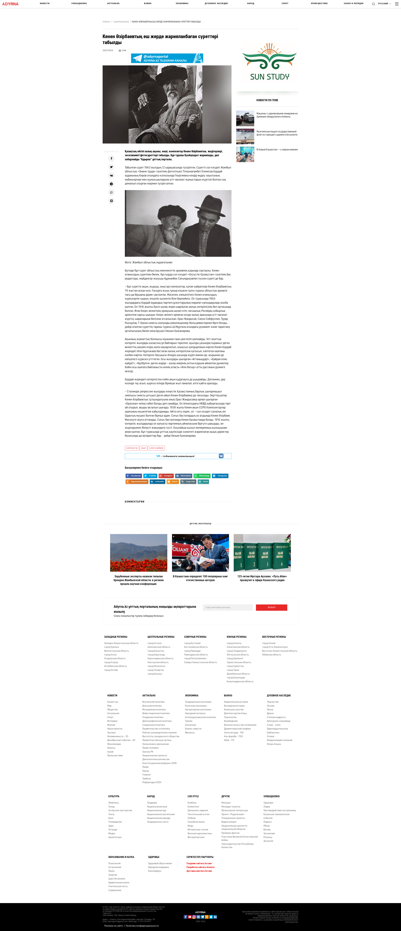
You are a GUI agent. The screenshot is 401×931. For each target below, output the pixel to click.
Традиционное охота (157, 822)
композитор (132, 448)
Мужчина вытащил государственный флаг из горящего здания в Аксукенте (277, 133)
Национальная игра (157, 807)
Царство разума (116, 879)
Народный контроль (195, 713)
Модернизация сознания (279, 740)
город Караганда (156, 655)
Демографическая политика (157, 721)
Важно (148, 4)
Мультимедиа (114, 744)
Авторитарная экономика (198, 710)
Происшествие (319, 4)
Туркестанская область (239, 662)
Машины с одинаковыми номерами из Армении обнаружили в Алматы (277, 115)
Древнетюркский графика (237, 729)
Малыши (225, 803)
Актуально (113, 4)
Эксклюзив (269, 834)
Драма (270, 713)
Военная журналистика (200, 834)
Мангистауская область (116, 651)
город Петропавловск (195, 658)
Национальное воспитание (161, 814)
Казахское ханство (234, 710)
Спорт (285, 4)
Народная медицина (158, 867)
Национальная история (236, 702)
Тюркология (230, 717)
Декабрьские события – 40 (121, 740)
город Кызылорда (236, 678)
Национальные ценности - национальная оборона (234, 827)
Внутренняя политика (153, 702)
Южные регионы (236, 637)
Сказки (270, 736)
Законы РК (147, 752)
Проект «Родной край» (233, 814)
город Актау (110, 655)
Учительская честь (118, 886)
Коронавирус (154, 871)
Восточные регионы (274, 637)
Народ (250, 4)
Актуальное (113, 713)
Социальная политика (153, 725)
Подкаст (267, 822)
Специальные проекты (233, 818)
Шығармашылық (121, 22)
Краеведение (231, 721)
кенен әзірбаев (156, 448)
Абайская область (271, 655)
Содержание (114, 890)
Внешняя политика (152, 706)
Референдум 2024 (151, 782)
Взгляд (266, 830)
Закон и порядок (354, 4)
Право (145, 767)
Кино (110, 818)
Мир (109, 706)
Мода (190, 826)
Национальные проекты (154, 756)
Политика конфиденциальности (142, 926)
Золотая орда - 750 (234, 733)
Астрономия (114, 867)
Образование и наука (121, 857)
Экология (268, 841)
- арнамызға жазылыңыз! (175, 456)
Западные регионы (115, 637)
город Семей (268, 643)
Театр (111, 814)
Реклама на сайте (113, 926)
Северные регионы (195, 637)
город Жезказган (156, 666)
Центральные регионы (161, 637)
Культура (113, 796)
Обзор (266, 826)
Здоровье (268, 803)
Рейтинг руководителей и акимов (159, 733)
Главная (106, 22)
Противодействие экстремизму (279, 810)
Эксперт (111, 733)
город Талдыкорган (237, 651)
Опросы (111, 748)
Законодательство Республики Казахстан (237, 846)
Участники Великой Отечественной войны (239, 838)
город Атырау (111, 662)
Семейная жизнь (196, 822)
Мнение (111, 725)
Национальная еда (156, 810)
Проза (270, 710)
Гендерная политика (152, 717)
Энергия (112, 875)
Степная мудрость (276, 717)
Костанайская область (196, 647)
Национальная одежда (158, 818)
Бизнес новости (193, 729)
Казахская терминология (276, 814)
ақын (143, 448)
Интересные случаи (198, 830)
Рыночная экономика (196, 706)
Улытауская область (158, 662)
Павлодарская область (196, 655)
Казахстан (112, 702)
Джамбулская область (238, 674)
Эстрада (112, 830)
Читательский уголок (199, 814)
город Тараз (233, 670)
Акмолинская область (159, 647)
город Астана (154, 643)
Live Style (193, 796)
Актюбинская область (115, 666)
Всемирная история (234, 706)
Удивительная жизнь (118, 883)
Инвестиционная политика (156, 713)
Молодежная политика (154, 710)
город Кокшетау (156, 651)
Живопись (113, 803)
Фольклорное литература (234, 810)
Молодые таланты (230, 807)
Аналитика (190, 725)
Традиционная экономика (198, 702)
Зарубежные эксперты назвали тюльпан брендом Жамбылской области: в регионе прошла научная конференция (139, 580)
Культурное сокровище (278, 721)
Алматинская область (238, 647)
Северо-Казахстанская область (200, 662)
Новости (45, 4)
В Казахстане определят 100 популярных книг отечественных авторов (200, 578)
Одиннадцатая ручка (277, 729)
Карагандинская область (160, 658)
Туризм (188, 721)
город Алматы (234, 643)
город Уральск (111, 647)
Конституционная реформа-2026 (159, 763)
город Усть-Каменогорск (275, 647)
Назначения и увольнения (155, 744)
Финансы (190, 733)
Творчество (273, 702)
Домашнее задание (198, 810)
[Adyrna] (12, 4)
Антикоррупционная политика (200, 717)
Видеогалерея (228, 822)
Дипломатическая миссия (155, 759)
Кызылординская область (240, 682)
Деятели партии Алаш (235, 713)
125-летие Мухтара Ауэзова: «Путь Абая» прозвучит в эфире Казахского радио (262, 578)
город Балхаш (155, 674)
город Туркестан (235, 666)
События (267, 818)
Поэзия (270, 706)
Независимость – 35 (117, 736)
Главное (146, 775)
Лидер (266, 807)
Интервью (112, 721)
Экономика (182, 4)
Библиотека (273, 733)
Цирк (111, 826)
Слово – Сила (274, 725)
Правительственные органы (156, 740)
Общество (112, 710)
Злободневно (79, 4)
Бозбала (192, 803)
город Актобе (111, 670)
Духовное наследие (216, 4)
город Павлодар (192, 651)
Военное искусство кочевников (240, 725)
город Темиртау (156, 670)
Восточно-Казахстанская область (279, 651)
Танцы (111, 807)
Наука (111, 871)
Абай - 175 (229, 740)
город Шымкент (235, 658)
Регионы (267, 837)
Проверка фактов (230, 833)
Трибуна (146, 779)
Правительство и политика (156, 729)
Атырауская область (114, 658)
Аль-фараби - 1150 (233, 736)
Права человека (150, 748)
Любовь (192, 818)
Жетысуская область (238, 655)
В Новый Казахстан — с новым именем (277, 150)
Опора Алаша (274, 744)
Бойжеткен (193, 807)
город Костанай (192, 643)
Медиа (111, 834)
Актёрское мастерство (120, 810)
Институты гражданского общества (160, 736)
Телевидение (115, 822)
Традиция (152, 803)
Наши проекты (114, 729)
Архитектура (115, 837)
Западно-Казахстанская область (121, 643)
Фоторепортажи (196, 837)
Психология (114, 863)
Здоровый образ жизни (160, 863)
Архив (110, 752)
